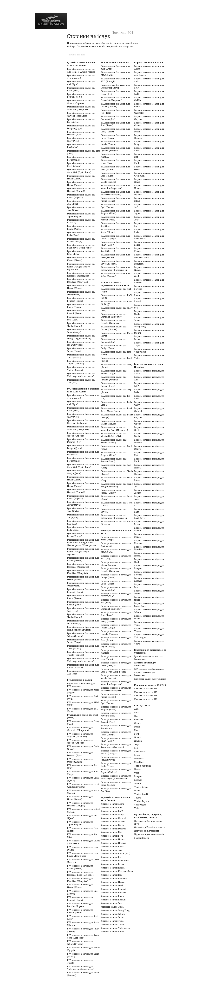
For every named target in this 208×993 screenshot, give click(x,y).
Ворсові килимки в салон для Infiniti (149, 199)
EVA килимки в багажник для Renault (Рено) (115, 218)
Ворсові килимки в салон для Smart (149, 319)
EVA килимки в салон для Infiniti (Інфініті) (83, 810)
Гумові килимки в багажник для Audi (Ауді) (83, 403)
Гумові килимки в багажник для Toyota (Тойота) (83, 653)
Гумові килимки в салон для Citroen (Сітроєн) (81, 102)
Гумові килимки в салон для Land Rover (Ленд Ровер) (81, 246)
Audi (136, 709)
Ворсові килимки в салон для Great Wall (149, 174)
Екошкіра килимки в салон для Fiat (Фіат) (116, 601)
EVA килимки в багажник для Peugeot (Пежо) (115, 212)
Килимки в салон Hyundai (113, 843)
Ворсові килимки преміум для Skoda (149, 592)
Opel (136, 772)
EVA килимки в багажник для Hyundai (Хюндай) (115, 149)
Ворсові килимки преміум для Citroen (149, 422)
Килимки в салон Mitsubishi (114, 878)
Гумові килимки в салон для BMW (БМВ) (81, 89)
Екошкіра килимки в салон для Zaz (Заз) (116, 790)
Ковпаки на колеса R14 (145, 688)
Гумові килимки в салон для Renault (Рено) (81, 312)
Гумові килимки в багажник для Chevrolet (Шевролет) (83, 428)
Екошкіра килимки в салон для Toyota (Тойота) (116, 771)
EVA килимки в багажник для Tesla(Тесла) (115, 256)
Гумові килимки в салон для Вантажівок (148, 658)
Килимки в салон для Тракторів (150, 679)
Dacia (137, 726)
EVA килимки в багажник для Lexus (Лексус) (115, 162)
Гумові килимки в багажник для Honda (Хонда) (83, 484)
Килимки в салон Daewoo (113, 828)
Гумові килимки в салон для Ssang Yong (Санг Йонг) (81, 337)
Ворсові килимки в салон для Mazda (149, 250)
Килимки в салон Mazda (112, 867)
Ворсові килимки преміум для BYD (149, 391)
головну (96, 46)
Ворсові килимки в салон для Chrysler (149, 118)
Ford (136, 734)
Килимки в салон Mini (111, 875)
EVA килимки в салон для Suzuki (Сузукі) (83, 949)
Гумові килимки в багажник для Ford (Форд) (83, 459)
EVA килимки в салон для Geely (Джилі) (83, 779)
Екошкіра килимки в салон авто (116, 531)
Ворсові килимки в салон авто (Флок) (115, 798)
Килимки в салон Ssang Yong (115, 910)
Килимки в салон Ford (112, 836)
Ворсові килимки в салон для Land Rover (149, 237)
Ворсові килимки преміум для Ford (149, 460)
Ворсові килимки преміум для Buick (149, 397)
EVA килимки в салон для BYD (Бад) (82, 710)
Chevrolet (138, 719)
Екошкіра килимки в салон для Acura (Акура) (116, 538)
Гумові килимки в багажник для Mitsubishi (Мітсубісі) (83, 572)
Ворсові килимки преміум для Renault (149, 579)
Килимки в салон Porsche (113, 892)
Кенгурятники (142, 705)
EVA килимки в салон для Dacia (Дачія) (83, 748)
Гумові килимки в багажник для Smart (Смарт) (83, 622)
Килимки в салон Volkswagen (115, 928)
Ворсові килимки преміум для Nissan (149, 554)
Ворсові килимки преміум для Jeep (149, 498)
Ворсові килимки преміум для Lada (149, 510)
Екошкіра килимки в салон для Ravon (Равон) (116, 714)
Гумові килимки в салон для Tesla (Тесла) (81, 356)
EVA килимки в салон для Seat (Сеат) (82, 917)
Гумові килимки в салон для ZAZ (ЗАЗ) (81, 381)
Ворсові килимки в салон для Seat (149, 306)
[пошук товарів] (139, 54)
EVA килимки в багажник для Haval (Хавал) (115, 136)
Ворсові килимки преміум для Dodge (149, 447)
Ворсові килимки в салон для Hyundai (149, 193)
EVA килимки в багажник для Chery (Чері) (115, 92)
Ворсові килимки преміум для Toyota (149, 630)
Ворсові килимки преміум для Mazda (149, 535)
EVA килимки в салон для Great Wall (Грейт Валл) (83, 785)
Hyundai (138, 741)
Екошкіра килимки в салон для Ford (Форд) (116, 614)
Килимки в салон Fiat (111, 832)
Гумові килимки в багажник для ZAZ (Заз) (83, 672)
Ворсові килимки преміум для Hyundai (149, 472)
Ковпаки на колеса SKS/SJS (150, 685)
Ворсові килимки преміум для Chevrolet (149, 410)
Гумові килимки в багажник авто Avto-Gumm (83, 390)
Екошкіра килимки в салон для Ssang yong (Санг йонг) (116, 746)
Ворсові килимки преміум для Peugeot (149, 567)
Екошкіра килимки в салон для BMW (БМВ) (116, 551)
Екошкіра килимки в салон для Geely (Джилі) (116, 620)
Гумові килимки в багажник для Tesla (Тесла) (83, 647)
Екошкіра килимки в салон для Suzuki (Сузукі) (116, 758)
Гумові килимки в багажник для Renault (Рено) (83, 603)
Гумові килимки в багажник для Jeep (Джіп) (83, 510)
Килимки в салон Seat (111, 903)
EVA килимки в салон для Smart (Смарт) (83, 930)
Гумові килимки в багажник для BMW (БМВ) (83, 409)
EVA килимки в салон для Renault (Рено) (80, 911)
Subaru (137, 783)
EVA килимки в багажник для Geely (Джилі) (115, 130)
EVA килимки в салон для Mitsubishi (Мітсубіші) (80, 880)
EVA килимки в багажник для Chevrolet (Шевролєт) (115, 99)
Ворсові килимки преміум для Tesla (149, 623)
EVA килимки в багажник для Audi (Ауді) (115, 67)
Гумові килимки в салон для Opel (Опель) (81, 293)
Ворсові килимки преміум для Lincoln (149, 529)
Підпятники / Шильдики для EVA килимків (81, 685)
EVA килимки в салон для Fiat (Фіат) (82, 766)
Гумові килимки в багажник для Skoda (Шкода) (83, 616)
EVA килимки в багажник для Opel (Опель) (115, 206)
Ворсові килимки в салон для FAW (149, 149)
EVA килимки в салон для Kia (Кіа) (82, 836)
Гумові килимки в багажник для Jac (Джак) (83, 516)
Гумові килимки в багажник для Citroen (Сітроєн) (83, 434)
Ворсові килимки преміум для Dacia (149, 435)
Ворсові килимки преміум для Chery (149, 403)
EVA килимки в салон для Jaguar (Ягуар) (80, 823)
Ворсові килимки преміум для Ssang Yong (149, 605)
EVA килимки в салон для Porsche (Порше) (80, 905)
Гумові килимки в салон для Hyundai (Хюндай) (81, 190)
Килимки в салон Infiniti (112, 846)
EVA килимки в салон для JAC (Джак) (82, 817)
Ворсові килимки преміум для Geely (149, 429)
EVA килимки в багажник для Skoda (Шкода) (115, 231)
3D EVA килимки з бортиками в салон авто (115, 283)
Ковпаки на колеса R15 (145, 692)
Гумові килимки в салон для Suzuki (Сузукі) (81, 350)
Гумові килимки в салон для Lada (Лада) (81, 234)
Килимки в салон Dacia (112, 825)
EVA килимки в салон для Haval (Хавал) (83, 792)
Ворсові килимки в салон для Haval (149, 180)
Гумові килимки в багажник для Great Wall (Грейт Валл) (83, 466)
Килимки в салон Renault (113, 899)
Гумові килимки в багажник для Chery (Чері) (83, 415)
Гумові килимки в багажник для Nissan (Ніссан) (83, 578)
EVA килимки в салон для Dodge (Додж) (80, 760)
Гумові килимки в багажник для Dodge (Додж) (83, 447)
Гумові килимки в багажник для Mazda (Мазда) (83, 559)
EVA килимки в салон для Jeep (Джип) (82, 829)
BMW (136, 712)
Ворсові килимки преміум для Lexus (149, 523)
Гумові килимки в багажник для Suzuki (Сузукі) (83, 641)
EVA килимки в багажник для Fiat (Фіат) (115, 111)
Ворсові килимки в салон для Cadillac (149, 99)
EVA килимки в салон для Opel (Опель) (82, 892)
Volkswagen (140, 804)
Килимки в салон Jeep (112, 850)
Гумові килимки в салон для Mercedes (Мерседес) (81, 274)
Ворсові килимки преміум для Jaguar (149, 491)
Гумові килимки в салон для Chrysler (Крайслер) (81, 114)
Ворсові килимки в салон (148, 62)
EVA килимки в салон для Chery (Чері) (83, 722)
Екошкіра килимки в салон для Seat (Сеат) (116, 727)
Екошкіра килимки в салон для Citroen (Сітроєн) (116, 563)
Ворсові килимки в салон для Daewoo (149, 136)
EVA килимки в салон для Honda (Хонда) (80, 798)
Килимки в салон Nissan (112, 882)
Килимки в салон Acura (112, 804)
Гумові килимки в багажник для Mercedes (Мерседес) (83, 565)
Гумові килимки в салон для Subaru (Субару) (81, 343)
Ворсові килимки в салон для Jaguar (149, 212)
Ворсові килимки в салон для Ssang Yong (149, 325)
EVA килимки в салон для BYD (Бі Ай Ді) (116, 303)
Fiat (136, 730)
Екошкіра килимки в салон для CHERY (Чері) (116, 595)
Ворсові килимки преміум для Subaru (149, 611)
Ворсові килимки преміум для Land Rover (149, 517)
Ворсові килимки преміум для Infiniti (149, 479)
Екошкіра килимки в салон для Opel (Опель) (116, 702)
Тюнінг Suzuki (141, 794)
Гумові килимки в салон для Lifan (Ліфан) (81, 252)
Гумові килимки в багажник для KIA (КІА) (83, 522)
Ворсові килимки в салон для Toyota (149, 344)
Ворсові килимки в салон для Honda (149, 187)
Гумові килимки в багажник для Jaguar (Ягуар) (83, 503)
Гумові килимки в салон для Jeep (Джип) (81, 209)
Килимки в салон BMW (112, 811)
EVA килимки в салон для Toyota (80, 961)
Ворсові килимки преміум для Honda (149, 466)
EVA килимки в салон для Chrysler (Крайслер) (80, 735)
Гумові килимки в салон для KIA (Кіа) (81, 221)
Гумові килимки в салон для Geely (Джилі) (81, 164)
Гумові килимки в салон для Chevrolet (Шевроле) (81, 108)
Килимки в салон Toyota (113, 924)
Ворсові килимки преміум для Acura (149, 372)
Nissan (137, 769)
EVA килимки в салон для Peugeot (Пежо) (80, 898)
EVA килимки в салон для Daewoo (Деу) (80, 754)
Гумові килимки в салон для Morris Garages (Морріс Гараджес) (81, 266)
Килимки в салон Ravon (112, 896)
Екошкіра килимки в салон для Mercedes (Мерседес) (116, 683)
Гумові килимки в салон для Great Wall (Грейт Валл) (81, 171)
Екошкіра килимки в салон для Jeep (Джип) (116, 639)
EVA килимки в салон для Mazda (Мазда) (80, 867)
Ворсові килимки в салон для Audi (149, 80)
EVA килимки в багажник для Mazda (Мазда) (115, 180)
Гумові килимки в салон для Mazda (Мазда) (81, 259)
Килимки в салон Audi (111, 807)
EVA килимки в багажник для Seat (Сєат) (115, 224)
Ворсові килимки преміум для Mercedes (149, 542)
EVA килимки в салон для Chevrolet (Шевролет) (80, 729)
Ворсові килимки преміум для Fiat (149, 454)
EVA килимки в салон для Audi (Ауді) (82, 697)
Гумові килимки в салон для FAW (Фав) (81, 146)
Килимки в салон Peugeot (113, 889)
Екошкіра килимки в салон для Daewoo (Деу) (116, 588)
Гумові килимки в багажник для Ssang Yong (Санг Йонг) (83, 628)
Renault (138, 780)
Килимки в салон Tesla (112, 921)
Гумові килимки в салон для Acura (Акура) (81, 77)
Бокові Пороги (141, 838)
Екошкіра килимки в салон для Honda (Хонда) (116, 626)
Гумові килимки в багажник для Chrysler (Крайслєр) (83, 422)
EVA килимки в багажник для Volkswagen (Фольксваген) (115, 269)
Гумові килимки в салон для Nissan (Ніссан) (81, 287)
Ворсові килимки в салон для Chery (149, 105)
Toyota (137, 797)
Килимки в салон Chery (112, 814)
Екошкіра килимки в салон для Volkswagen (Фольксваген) (116, 777)
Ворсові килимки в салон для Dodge (149, 143)
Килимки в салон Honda (112, 839)
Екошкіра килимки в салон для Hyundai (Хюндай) (116, 632)
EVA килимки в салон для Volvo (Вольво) (83, 974)
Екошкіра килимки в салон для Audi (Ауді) (116, 544)
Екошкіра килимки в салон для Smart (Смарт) (116, 739)
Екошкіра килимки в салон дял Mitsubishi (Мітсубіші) (116, 689)
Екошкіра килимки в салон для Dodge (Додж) (116, 576)
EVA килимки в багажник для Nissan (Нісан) (115, 199)
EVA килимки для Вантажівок (149, 669)
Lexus (137, 755)
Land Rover (139, 751)
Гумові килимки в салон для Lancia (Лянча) (81, 227)
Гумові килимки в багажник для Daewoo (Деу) (83, 440)
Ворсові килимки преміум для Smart (149, 598)
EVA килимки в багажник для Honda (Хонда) (115, 143)
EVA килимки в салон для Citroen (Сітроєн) (80, 741)
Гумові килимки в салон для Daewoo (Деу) (81, 133)
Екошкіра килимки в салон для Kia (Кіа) (116, 651)
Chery (137, 716)
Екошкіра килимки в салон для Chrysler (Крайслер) (116, 570)
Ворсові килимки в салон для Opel (149, 275)
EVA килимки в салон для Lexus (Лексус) (83, 861)
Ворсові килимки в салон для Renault (149, 300)
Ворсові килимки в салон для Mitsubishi (149, 262)
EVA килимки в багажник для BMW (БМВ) (115, 74)
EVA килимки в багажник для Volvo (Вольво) (115, 275)
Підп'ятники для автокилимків (149, 834)
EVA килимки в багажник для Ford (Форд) (115, 124)
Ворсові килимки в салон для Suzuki (149, 338)
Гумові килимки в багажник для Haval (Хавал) (83, 478)
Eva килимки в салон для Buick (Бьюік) (82, 716)
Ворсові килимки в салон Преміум (148, 365)
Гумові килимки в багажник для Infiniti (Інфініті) (83, 497)
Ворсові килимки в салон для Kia (149, 224)
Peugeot (138, 776)
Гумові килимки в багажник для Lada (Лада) (83, 528)
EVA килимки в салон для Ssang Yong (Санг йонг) (83, 936)
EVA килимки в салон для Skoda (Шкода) (83, 924)
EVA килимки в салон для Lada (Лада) (82, 848)
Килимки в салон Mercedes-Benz (117, 871)
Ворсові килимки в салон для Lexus (149, 243)
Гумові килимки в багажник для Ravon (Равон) (83, 597)
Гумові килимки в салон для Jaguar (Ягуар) (81, 215)
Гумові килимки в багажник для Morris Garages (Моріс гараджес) (83, 551)
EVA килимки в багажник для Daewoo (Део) (115, 118)
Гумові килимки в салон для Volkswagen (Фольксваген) (81, 375)
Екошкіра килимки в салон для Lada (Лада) (116, 658)
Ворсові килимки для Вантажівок (144, 674)
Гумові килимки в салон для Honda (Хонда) (81, 183)
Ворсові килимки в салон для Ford (149, 162)
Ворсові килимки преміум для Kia (149, 504)
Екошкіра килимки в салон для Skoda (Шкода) (116, 733)
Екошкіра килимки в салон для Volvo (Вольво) (116, 783)
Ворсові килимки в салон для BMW (149, 86)
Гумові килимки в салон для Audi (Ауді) (81, 83)
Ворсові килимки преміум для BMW (149, 384)
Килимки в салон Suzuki (112, 917)
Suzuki (137, 790)
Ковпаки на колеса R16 (145, 695)
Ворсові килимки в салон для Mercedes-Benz (149, 256)
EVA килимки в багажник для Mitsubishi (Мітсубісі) (115, 193)
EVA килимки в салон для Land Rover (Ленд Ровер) (82, 854)
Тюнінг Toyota (141, 801)
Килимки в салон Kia (111, 857)
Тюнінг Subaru (141, 787)
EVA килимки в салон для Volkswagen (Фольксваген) (80, 968)
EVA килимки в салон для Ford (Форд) (82, 773)
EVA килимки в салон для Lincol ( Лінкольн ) (83, 842)
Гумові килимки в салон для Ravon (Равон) (81, 306)
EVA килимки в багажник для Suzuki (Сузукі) (115, 250)
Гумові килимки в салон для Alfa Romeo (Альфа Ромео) (81, 70)
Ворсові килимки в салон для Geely (149, 168)
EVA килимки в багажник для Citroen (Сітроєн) (115, 105)
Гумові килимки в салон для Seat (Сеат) (81, 318)
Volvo (137, 808)
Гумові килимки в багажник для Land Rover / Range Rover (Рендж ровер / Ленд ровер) (83, 542)
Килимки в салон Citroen (113, 821)
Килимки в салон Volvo (112, 931)
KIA (136, 748)
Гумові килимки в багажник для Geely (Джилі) (83, 472)
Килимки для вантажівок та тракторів (150, 651)
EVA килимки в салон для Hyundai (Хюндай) (80, 804)
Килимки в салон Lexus (112, 864)
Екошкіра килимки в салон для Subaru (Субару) (116, 752)
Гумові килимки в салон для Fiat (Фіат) (83, 152)
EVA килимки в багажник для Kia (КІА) (115, 155)
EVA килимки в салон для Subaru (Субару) (80, 942)
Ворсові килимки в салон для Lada (149, 231)
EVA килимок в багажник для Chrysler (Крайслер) (115, 86)
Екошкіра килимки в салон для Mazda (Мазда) (116, 677)
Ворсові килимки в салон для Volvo (149, 356)
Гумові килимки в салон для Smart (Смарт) (81, 331)
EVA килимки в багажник (115, 62)
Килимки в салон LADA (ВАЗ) (115, 853)
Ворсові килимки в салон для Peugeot (149, 281)
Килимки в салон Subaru (113, 914)
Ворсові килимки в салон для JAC (149, 206)
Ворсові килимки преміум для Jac (149, 485)
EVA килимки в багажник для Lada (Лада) (115, 174)
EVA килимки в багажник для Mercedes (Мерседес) (115, 187)
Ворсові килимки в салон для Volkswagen (149, 350)
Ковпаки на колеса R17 (145, 699)
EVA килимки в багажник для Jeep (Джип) (115, 168)
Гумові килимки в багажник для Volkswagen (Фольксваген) (83, 660)
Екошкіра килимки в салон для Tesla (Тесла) (116, 765)
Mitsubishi (138, 762)
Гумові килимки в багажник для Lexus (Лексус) (83, 535)
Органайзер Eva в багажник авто (148, 822)
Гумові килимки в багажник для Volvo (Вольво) (83, 666)
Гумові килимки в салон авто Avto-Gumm (81, 63)
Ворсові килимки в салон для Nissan (149, 269)
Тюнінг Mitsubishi (142, 766)
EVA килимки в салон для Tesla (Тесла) (83, 955)
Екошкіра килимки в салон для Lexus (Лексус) (116, 664)
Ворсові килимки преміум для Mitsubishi (149, 548)
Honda (137, 737)
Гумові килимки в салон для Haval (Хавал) (81, 177)
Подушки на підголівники (146, 831)
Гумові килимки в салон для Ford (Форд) (81, 158)
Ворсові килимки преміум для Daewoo (149, 441)
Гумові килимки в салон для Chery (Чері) (81, 139)
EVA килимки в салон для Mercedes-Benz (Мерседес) (80, 873)
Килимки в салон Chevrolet (114, 818)
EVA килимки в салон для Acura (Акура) (83, 691)
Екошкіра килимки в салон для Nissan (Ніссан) (116, 695)
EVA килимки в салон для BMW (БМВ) (83, 704)
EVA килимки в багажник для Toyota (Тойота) (115, 262)
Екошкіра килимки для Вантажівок (145, 664)
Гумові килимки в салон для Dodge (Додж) (81, 127)
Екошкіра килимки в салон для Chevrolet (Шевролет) (116, 607)
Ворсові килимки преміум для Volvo (149, 642)
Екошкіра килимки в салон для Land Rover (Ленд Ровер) (116, 670)
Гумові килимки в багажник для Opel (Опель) (83, 584)
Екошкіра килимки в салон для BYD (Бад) (116, 557)
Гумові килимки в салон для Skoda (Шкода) (81, 324)
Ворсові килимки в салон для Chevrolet (149, 111)
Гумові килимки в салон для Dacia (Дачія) (81, 121)
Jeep (136, 744)
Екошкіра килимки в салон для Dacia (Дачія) (116, 582)
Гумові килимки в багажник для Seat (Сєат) (83, 609)
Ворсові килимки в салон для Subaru (149, 331)
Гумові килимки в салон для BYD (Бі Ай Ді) (81, 95)
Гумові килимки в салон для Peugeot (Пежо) (81, 299)
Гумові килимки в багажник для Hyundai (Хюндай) (83, 491)
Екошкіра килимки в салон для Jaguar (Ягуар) (116, 645)
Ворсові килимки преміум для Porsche (149, 573)
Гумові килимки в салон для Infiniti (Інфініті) (81, 196)
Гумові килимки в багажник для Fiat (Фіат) (83, 453)
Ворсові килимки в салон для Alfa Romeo (149, 74)
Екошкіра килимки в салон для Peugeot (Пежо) (116, 708)
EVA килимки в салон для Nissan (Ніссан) (80, 886)
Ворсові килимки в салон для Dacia (149, 130)
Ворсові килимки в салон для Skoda (149, 312)
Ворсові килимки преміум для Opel (149, 560)
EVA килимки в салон (79, 680)
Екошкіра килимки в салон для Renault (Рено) (116, 720)
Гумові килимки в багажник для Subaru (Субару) (83, 635)
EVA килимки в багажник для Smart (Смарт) (115, 243)
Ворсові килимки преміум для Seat (149, 586)
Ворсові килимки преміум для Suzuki (149, 617)
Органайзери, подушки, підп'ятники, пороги (148, 815)
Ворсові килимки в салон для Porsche (149, 287)
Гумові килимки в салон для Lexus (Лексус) (81, 240)
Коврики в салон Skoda (112, 907)
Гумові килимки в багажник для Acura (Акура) (83, 396)
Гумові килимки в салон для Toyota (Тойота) (81, 362)
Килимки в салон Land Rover (115, 860)
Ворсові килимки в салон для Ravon (149, 294)
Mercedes (138, 758)
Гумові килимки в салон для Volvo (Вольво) (81, 368)
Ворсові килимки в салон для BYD (149, 92)
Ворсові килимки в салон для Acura (149, 67)
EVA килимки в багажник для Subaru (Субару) (115, 237)
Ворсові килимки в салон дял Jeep (149, 218)
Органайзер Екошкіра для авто (149, 827)
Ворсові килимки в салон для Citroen (149, 124)
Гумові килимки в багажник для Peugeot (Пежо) (83, 590)
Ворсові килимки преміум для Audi (149, 378)
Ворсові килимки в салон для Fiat (149, 155)
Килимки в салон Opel (112, 885)
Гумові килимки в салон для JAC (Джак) (81, 202)
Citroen (137, 723)
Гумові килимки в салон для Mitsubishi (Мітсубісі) (81, 280)
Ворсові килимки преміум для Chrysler (149, 416)
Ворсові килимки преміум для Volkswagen (149, 636)
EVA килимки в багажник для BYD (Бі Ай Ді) (115, 80)
